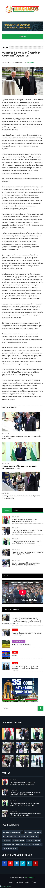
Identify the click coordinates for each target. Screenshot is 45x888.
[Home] (22, 9)
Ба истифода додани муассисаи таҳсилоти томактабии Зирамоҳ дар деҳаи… (27, 531)
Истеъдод (37, 832)
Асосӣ (11, 882)
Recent (16, 510)
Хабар (5, 47)
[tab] (7, 510)
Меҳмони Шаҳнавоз (9, 836)
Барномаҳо (19, 882)
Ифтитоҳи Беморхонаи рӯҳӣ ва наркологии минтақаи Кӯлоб (27, 634)
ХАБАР (14, 655)
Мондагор (21, 836)
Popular (7, 510)
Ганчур (37, 840)
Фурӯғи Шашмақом (35, 844)
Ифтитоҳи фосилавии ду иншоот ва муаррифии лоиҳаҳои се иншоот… (24, 520)
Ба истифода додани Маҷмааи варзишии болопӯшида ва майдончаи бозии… (26, 564)
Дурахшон (28, 832)
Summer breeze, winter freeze (21, 644)
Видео (27, 882)
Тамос (34, 882)
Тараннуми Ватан (8, 844)
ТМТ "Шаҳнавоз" (29, 877)
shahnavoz (30, 62)
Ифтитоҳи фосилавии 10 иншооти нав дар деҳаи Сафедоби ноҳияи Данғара (19, 467)
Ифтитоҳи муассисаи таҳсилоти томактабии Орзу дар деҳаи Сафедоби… (21, 497)
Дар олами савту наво (10, 848)
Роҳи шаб (30, 840)
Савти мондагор (21, 844)
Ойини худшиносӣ (18, 641)
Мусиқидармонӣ (32, 836)
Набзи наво (6, 840)
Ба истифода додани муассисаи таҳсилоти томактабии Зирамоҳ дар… (21, 437)
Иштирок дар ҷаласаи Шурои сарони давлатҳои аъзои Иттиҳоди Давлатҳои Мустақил (25, 668)
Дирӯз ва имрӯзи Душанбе (11, 832)
